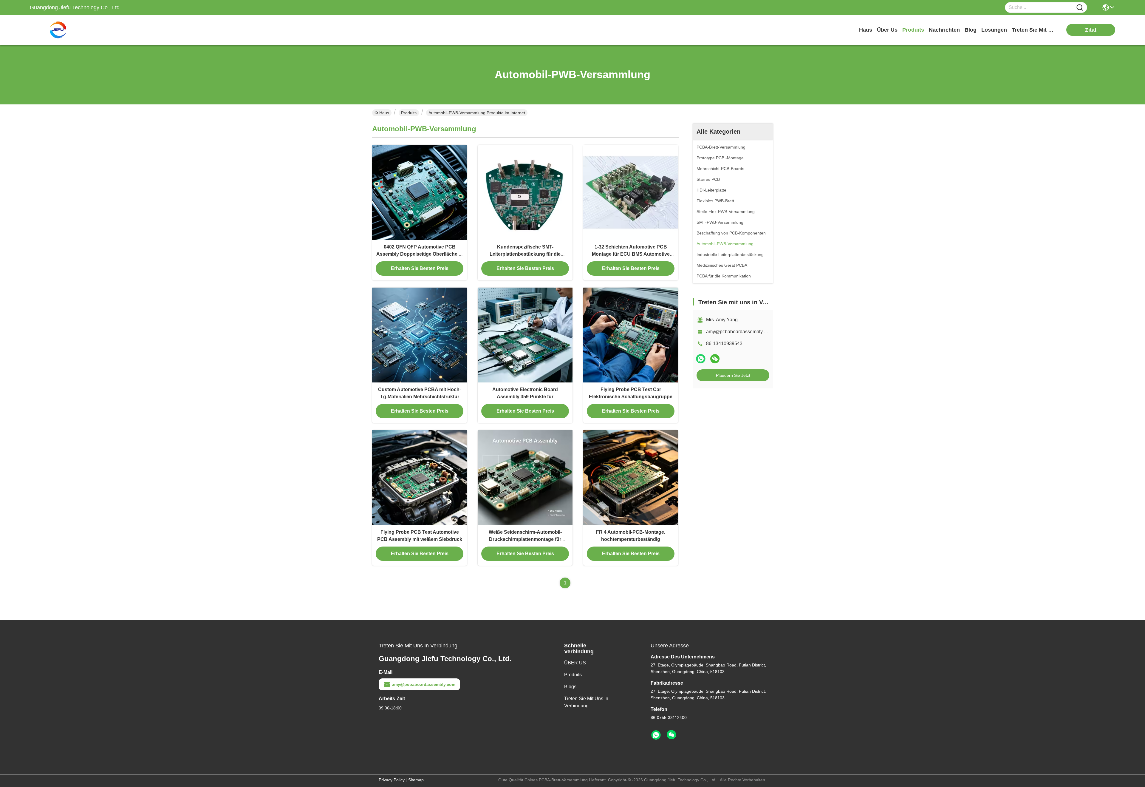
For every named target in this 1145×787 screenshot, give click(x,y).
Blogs (570, 686)
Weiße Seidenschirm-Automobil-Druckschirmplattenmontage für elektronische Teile (525, 539)
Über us (887, 30)
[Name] (1079, 7)
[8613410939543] (656, 735)
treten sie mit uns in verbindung (1034, 30)
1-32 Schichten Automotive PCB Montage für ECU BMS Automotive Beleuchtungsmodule (631, 254)
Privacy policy (392, 779)
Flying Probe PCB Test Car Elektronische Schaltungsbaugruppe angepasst (630, 396)
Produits (409, 112)
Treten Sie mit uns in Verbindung (586, 702)
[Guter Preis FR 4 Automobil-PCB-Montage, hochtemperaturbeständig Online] (630, 477)
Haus (865, 30)
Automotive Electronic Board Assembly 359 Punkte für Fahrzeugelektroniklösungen (525, 396)
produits (913, 30)
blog (971, 30)
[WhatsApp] (700, 358)
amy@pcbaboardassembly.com (739, 331)
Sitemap (416, 779)
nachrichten (944, 30)
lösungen (994, 30)
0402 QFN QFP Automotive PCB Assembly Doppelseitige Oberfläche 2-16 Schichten (419, 254)
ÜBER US (575, 662)
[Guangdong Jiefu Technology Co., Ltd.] (62, 30)
